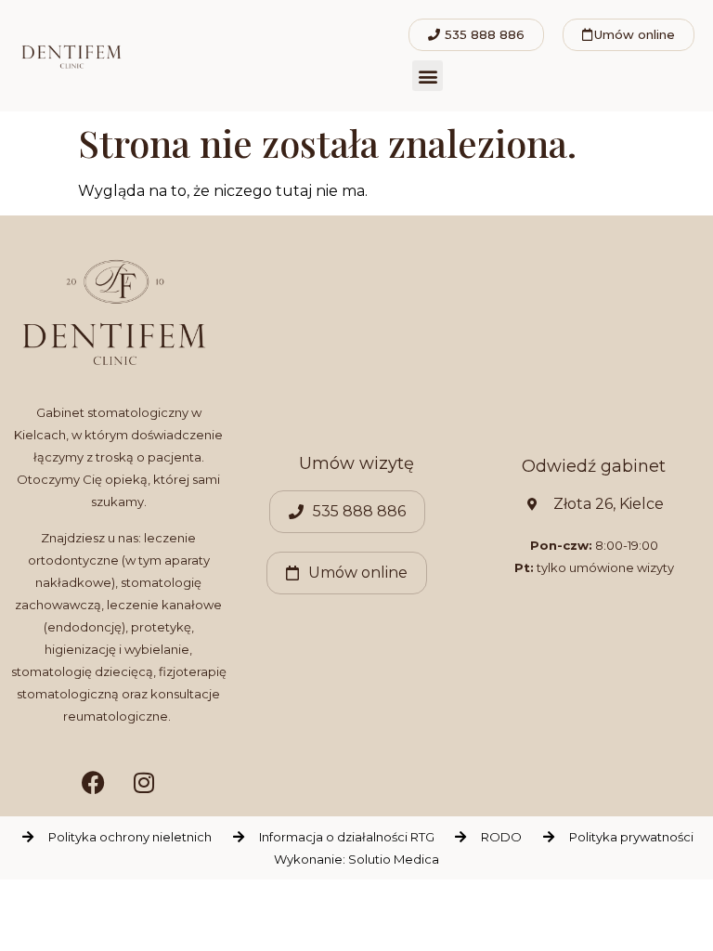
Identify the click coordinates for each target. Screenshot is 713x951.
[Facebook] (93, 782)
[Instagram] (144, 782)
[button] (427, 75)
